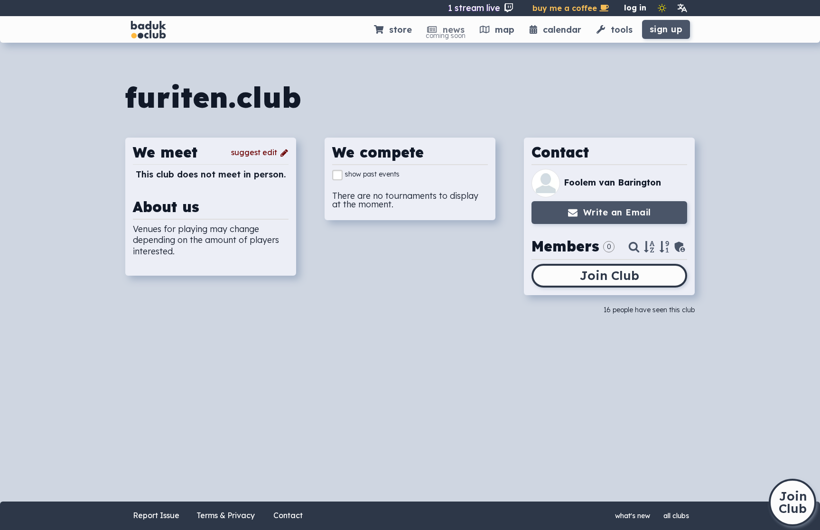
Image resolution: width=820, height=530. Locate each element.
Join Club (609, 275)
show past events (372, 174)
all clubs (676, 515)
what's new (632, 515)
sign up (666, 29)
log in (635, 7)
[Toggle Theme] (662, 8)
